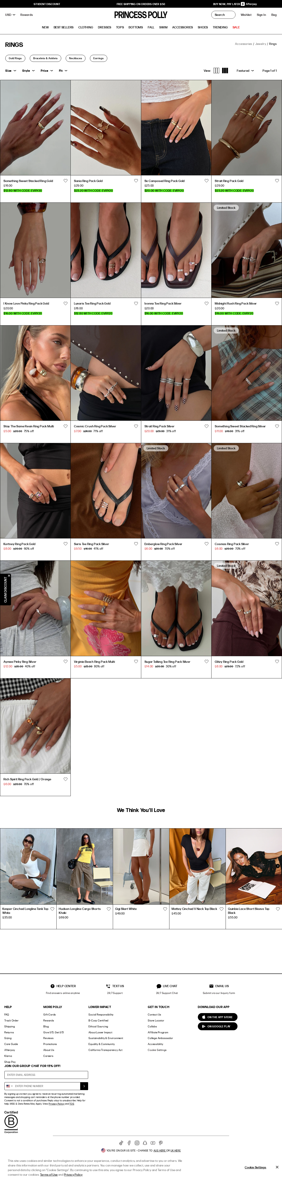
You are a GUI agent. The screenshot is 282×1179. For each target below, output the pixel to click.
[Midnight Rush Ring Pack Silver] (247, 250)
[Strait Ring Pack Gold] (247, 127)
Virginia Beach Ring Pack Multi (94, 661)
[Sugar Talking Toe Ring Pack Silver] (176, 608)
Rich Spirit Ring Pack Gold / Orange (27, 779)
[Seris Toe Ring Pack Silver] (106, 490)
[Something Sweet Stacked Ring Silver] (247, 373)
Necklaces (75, 58)
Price (44, 70)
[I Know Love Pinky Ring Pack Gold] (35, 250)
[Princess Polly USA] (141, 14)
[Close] (277, 1167)
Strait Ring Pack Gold (229, 181)
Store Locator (156, 1020)
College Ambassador (160, 1038)
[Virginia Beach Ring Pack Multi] (106, 608)
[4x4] (225, 70)
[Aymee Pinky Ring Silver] (35, 608)
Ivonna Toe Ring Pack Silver (163, 303)
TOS (71, 1103)
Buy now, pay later (227, 4)
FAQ (6, 1014)
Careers (48, 1056)
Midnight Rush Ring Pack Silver (236, 303)
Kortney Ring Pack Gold (19, 544)
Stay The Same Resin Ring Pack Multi (29, 426)
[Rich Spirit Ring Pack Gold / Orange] (35, 725)
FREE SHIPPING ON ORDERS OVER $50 (141, 4)
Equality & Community (102, 1044)
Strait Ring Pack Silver (160, 426)
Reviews (48, 1038)
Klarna (8, 1056)
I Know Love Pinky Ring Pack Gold (26, 303)
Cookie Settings (157, 1050)
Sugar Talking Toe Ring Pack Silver (168, 661)
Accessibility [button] (155, 1044)
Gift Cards (49, 1014)
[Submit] (84, 1086)
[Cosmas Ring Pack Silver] (247, 490)
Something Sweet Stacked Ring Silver (240, 426)
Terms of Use (49, 1174)
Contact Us (154, 1014)
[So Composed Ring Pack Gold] (176, 127)
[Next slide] (277, 866)
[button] (274, 14)
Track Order (11, 1020)
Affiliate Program (158, 1032)
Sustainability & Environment (106, 1038)
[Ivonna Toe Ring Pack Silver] (176, 250)
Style (26, 70)
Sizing (8, 1038)
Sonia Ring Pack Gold (88, 181)
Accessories (243, 44)
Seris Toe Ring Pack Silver (91, 544)
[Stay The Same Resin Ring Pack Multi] (35, 373)
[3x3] (216, 70)
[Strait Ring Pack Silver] (176, 373)
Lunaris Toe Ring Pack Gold (92, 303)
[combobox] (9, 1086)
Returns (9, 1032)
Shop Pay (9, 1061)
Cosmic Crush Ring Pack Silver (95, 426)
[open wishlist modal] (65, 181)
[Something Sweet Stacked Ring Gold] (35, 127)
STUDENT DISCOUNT (47, 4)
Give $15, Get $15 (53, 1032)
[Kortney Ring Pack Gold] (35, 490)
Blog (46, 1026)
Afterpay (9, 1050)
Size (8, 70)
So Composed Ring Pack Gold (165, 181)
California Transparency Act (105, 1050)
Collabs (152, 1026)
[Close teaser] (9, 576)
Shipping (9, 1026)
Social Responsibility (101, 1014)
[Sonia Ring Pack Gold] (106, 127)
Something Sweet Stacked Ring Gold (28, 181)
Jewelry (260, 44)
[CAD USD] (10, 14)
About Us (48, 1050)
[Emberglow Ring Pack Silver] (176, 490)
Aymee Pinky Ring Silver (20, 661)
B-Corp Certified (98, 1020)
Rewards (48, 1020)
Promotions (50, 1044)
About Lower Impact (100, 1032)
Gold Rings (15, 58)
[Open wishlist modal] (52, 909)
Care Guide (11, 1044)
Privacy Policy (56, 1103)
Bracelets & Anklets (45, 58)
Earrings (98, 58)
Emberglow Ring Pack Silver (164, 544)
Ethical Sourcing (98, 1026)
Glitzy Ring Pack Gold (229, 661)
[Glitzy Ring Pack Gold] (247, 608)
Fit (61, 70)
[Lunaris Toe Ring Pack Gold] (106, 250)
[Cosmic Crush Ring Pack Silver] (106, 373)
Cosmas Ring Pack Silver (232, 544)
